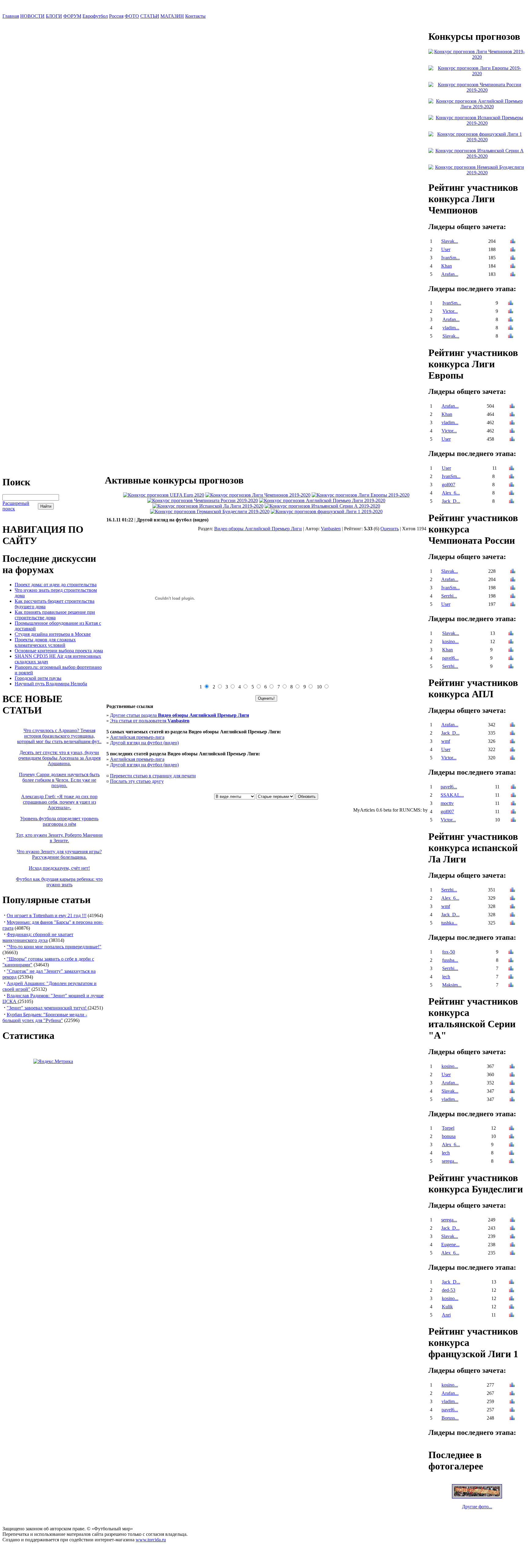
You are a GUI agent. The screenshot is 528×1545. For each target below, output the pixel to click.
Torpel (448, 1128)
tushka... (449, 922)
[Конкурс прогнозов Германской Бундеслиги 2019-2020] (210, 511)
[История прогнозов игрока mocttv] (513, 803)
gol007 (448, 484)
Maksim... (451, 984)
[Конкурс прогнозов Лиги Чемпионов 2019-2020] (257, 495)
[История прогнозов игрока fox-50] (510, 952)
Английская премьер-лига (137, 737)
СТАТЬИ (149, 16)
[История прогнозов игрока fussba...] (510, 960)
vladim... (450, 327)
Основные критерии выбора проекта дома (59, 650)
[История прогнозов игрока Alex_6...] (511, 493)
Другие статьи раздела (179, 715)
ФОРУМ (72, 16)
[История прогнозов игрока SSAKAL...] (513, 795)
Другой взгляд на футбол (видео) (144, 742)
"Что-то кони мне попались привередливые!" (54, 946)
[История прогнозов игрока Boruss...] (512, 1418)
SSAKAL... (452, 795)
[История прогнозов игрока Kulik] (511, 1307)
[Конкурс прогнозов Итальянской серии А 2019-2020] (322, 506)
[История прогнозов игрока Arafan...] (512, 274)
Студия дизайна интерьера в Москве (53, 634)
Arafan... (449, 274)
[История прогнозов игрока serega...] (511, 1161)
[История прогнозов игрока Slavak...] (512, 241)
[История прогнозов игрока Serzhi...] (512, 596)
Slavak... (449, 241)
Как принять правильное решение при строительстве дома (55, 614)
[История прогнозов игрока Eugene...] (512, 1245)
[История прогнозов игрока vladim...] (510, 328)
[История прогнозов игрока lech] (510, 977)
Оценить (389, 528)
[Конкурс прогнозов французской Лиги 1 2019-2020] (327, 511)
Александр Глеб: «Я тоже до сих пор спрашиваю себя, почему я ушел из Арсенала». (59, 802)
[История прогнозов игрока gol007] (511, 485)
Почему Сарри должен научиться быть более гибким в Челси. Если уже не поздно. (59, 780)
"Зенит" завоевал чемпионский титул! (47, 1007)
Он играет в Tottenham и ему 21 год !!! (46, 915)
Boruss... (450, 1418)
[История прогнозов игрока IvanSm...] (512, 258)
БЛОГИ (54, 16)
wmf (445, 741)
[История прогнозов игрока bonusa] (511, 1136)
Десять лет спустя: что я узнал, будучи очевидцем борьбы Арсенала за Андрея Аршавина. (59, 758)
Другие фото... (477, 1506)
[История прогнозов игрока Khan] (512, 266)
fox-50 (448, 951)
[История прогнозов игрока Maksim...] (510, 985)
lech (446, 976)
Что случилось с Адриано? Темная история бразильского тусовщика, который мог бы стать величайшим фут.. (59, 736)
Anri (446, 1314)
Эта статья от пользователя (149, 720)
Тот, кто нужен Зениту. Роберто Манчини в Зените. (59, 837)
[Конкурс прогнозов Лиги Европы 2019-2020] (360, 495)
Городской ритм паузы (38, 678)
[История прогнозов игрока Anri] (511, 1315)
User (445, 249)
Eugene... (450, 1244)
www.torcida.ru (151, 1539)
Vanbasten (331, 528)
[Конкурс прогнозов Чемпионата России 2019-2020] (202, 500)
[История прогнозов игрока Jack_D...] (511, 501)
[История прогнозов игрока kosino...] (510, 642)
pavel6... (450, 658)
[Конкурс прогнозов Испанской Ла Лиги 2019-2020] (207, 506)
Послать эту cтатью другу (137, 781)
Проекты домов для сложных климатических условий (45, 642)
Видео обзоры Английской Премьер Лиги (258, 528)
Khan (446, 266)
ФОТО (132, 16)
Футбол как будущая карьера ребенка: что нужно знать (59, 881)
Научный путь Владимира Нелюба (51, 683)
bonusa (449, 1136)
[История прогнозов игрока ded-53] (511, 1290)
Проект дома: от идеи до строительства (56, 584)
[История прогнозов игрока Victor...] (510, 311)
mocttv (447, 803)
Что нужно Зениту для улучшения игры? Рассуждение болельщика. (59, 854)
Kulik (447, 1306)
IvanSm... (450, 257)
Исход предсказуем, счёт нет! (59, 868)
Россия (116, 16)
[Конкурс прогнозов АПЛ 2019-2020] (322, 500)
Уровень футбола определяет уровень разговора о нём (59, 821)
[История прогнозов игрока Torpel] (511, 1128)
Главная (10, 16)
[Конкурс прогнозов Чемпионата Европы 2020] (163, 495)
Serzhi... (449, 595)
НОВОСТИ (32, 16)
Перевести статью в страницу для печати (153, 775)
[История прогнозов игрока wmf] (512, 741)
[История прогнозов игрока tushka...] (512, 923)
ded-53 (448, 1290)
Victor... (450, 311)
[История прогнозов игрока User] (512, 250)
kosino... (450, 641)
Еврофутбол (95, 16)
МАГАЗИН (172, 16)
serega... (450, 1161)
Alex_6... (451, 492)
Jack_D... (451, 501)
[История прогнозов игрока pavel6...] (510, 658)
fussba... (450, 960)
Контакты (195, 16)
